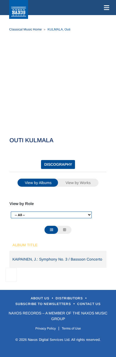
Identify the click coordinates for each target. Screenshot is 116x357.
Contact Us (89, 304)
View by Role (21, 203)
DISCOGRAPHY (58, 164)
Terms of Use (71, 328)
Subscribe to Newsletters (43, 304)
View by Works (78, 183)
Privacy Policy (45, 328)
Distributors (70, 298)
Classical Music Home (25, 29)
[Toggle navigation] (105, 7)
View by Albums (38, 183)
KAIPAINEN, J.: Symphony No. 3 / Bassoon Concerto (57, 259)
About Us (40, 298)
